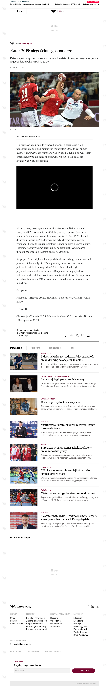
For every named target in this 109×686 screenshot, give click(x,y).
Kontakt (13, 621)
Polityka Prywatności (35, 618)
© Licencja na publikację (27, 330)
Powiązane (16, 347)
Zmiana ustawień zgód (36, 621)
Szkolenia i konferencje (20, 644)
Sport (18, 44)
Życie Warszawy (81, 635)
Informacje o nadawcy (36, 626)
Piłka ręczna (28, 44)
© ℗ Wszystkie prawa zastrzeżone (32, 333)
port (62, 11)
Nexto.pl (77, 624)
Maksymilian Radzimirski (28, 136)
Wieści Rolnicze (80, 632)
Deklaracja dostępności (36, 629)
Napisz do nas (16, 624)
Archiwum (55, 626)
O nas (12, 618)
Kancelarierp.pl (80, 629)
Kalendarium (33, 652)
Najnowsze (55, 347)
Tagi (71, 347)
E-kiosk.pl (78, 618)
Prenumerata (56, 624)
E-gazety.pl (78, 621)
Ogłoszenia (55, 621)
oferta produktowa (53, 652)
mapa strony (15, 652)
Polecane (36, 347)
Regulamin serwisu (34, 624)
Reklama (54, 618)
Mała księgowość (81, 626)
